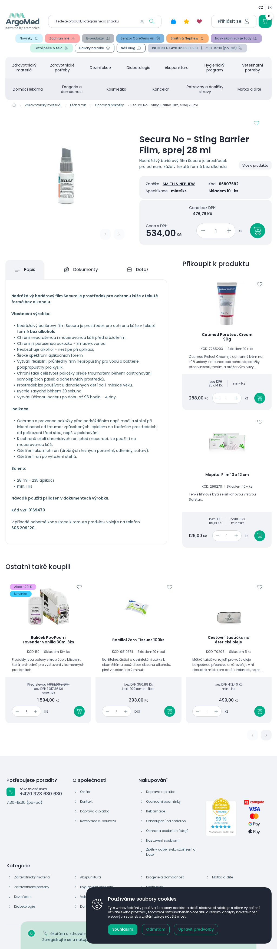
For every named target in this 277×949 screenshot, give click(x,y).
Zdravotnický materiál (24, 67)
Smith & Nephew (184, 38)
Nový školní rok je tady (233, 38)
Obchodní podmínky (163, 801)
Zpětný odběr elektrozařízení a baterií (171, 852)
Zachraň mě (59, 38)
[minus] (202, 230)
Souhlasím (122, 929)
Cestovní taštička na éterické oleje (228, 640)
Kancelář (161, 89)
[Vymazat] (142, 21)
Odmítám (155, 929)
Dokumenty (85, 269)
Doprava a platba (95, 811)
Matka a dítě (249, 89)
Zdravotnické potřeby (62, 67)
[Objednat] (257, 230)
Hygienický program (215, 67)
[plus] (230, 230)
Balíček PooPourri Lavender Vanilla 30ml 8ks (48, 640)
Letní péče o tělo (48, 48)
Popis (29, 269)
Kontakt (86, 801)
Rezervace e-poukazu (98, 821)
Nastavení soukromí (163, 840)
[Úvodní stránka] (14, 105)
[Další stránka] (266, 735)
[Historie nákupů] (173, 21)
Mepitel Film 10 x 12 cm (227, 474)
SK (270, 7)
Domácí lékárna (28, 89)
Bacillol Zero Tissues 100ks (138, 640)
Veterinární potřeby (252, 67)
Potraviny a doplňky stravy (205, 89)
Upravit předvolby (196, 929)
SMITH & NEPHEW (179, 184)
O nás (85, 791)
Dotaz (142, 269)
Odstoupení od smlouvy (166, 821)
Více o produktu (255, 165)
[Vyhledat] (151, 21)
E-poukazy (95, 38)
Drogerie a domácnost (72, 89)
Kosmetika (116, 89)
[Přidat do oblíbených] (256, 123)
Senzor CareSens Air (137, 38)
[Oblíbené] (199, 21)
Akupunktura (177, 67)
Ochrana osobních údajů (167, 830)
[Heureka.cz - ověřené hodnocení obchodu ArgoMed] (221, 817)
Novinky (26, 38)
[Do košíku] (259, 398)
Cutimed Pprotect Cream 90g (227, 337)
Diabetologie (138, 67)
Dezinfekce (100, 67)
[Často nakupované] (186, 21)
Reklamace (155, 811)
